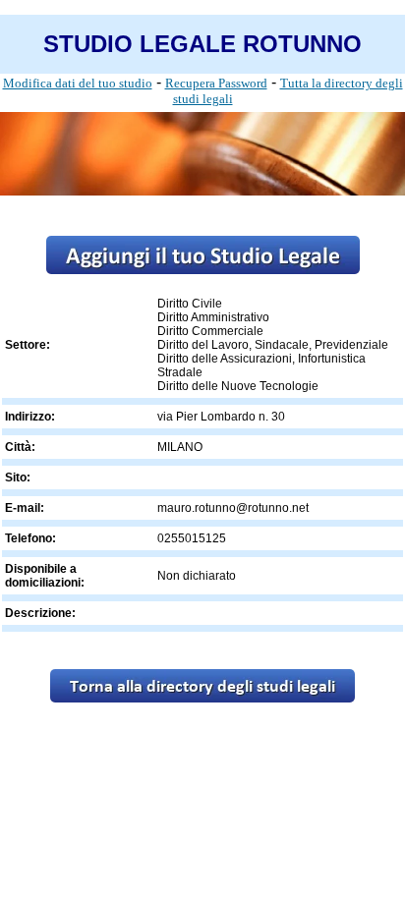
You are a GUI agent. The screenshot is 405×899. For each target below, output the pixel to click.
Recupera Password (216, 83)
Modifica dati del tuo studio (77, 83)
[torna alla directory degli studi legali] (202, 697)
